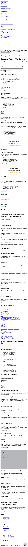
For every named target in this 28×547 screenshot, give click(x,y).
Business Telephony (11, 69)
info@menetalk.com (7, 535)
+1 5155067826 (10, 538)
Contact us (5, 36)
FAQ (4, 529)
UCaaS (9, 70)
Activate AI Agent (4, 136)
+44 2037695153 (10, 536)
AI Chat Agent (3, 70)
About (4, 2)
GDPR (4, 530)
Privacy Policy (6, 528)
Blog (2, 36)
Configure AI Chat (4, 163)
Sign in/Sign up (10, 36)
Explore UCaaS (4, 190)
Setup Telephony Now (5, 107)
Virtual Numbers (6, 518)
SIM (4, 521)
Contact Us (3, 511)
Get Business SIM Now (5, 87)
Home (2, 2)
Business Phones (6, 519)
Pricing (2, 31)
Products (2, 3)
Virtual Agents (6, 517)
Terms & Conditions (7, 526)
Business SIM (3, 69)
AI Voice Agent (19, 69)
